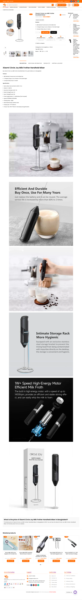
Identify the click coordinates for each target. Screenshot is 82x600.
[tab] (23, 63)
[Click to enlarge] (5, 47)
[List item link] (56, 576)
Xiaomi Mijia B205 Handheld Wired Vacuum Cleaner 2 (25, 553)
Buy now (54, 32)
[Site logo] (4, 5)
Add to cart (45, 32)
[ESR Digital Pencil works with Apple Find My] (70, 18)
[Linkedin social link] (44, 51)
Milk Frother (40, 49)
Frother (20, 86)
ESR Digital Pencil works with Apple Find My (76, 16)
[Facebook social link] (71, 1)
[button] (10, 561)
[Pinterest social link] (42, 51)
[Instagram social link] (74, 1)
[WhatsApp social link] (78, 1)
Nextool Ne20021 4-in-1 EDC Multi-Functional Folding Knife (71, 553)
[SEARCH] (53, 5)
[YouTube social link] (76, 1)
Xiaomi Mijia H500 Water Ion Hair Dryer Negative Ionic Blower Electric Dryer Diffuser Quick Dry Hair (56, 553)
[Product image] (10, 543)
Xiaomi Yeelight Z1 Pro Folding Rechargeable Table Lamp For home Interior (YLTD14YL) (76, 29)
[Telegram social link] (47, 51)
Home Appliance (45, 47)
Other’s (51, 47)
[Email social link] (40, 51)
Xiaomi (6, 68)
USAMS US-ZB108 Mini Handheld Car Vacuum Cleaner (41, 556)
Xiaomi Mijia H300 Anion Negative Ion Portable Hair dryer (10, 553)
